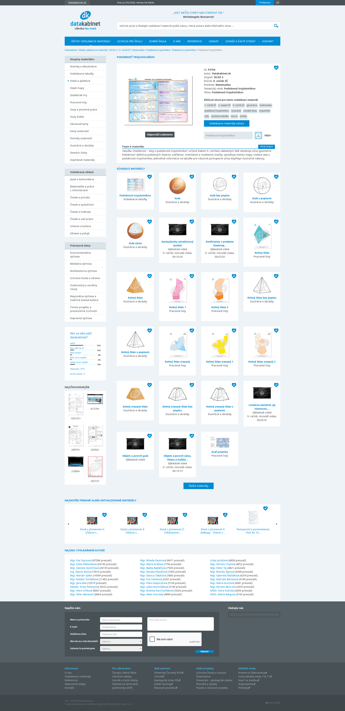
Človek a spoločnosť (82, 204)
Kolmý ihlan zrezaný (177, 361)
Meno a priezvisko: (80, 619)
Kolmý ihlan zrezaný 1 (219, 361)
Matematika (138, 50)
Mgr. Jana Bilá (78, 583)
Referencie (194, 41)
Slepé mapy (77, 88)
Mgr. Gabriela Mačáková (224, 575)
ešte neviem (75, 352)
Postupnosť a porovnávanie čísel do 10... (253, 531)
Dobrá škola (157, 41)
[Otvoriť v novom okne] (272, 703)
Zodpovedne (245, 684)
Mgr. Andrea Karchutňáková (157, 590)
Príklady (243, 687)
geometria (252, 105)
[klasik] (258, 135)
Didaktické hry (78, 95)
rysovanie (236, 110)
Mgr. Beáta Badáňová (153, 568)
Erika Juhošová (219, 560)
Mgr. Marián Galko (81, 575)
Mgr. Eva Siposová (81, 560)
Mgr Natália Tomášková (84, 579)
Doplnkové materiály (82, 160)
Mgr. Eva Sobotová (151, 579)
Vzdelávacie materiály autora (226, 123)
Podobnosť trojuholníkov (158, 50)
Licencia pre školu (129, 41)
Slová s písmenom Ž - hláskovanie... (172, 531)
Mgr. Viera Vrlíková (81, 590)
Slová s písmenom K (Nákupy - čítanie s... (213, 531)
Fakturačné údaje (75, 684)
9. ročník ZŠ (125, 50)
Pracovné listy (78, 102)
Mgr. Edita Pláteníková (83, 564)
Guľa (177, 198)
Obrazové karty (79, 124)
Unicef (158, 676)
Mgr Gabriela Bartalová (224, 579)
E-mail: (73, 626)
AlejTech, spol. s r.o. (122, 704)
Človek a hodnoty (80, 211)
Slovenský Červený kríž (167, 672)
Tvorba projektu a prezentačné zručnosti (83, 309)
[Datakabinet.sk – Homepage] (85, 18)
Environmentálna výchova (80, 254)
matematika (266, 105)
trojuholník (264, 110)
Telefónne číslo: (78, 634)
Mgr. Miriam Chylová (222, 564)
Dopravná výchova (81, 318)
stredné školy (250, 110)
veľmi (72, 343)
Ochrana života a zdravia (85, 278)
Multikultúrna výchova (83, 271)
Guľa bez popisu (220, 195)
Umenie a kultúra (80, 226)
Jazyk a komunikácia (82, 179)
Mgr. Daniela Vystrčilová (84, 568)
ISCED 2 (113, 50)
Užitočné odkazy (122, 676)
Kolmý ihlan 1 (177, 307)
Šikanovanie (203, 676)
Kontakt (268, 41)
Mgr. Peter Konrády (151, 594)
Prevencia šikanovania (251, 672)
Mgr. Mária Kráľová (151, 564)
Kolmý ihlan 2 (219, 307)
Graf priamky (219, 452)
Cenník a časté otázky (240, 41)
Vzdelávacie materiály (78, 676)
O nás (177, 41)
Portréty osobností (81, 138)
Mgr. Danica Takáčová (153, 575)
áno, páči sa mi (77, 348)
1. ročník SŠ (210, 105)
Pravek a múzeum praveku (212, 687)
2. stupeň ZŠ (224, 105)
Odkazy (214, 41)
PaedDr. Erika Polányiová (84, 586)
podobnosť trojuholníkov (217, 110)
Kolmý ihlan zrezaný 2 (261, 361)
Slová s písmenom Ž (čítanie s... (132, 531)
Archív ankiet (76, 373)
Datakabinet (71, 50)
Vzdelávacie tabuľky (82, 73)
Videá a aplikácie (80, 80)
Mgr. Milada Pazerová (153, 560)
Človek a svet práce (81, 219)
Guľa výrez (135, 243)
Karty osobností (79, 131)
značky (243, 116)
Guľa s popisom (262, 198)
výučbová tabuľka (220, 116)
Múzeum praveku (164, 687)
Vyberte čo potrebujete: (82, 648)
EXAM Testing (162, 684)
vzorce (234, 116)
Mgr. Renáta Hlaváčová (153, 571)
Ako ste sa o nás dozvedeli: (84, 641)
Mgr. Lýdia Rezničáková (154, 586)
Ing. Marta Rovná (80, 571)
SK (277, 2)
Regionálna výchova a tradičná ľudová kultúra (84, 298)
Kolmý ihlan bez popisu (261, 297)
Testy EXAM (77, 116)
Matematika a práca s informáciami (82, 188)
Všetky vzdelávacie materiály (91, 41)
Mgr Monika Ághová (222, 571)
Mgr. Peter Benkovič (82, 594)
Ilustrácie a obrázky (82, 145)
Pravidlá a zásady (206, 684)
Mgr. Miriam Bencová (223, 586)
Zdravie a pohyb (79, 233)
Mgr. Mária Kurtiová (222, 583)
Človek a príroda (80, 197)
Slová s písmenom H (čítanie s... (92, 531)
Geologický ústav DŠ (166, 680)
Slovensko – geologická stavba (214, 680)
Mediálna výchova (81, 263)
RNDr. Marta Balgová (222, 594)
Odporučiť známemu (160, 134)
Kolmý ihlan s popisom (135, 352)
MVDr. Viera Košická (222, 590)
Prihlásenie (264, 2)
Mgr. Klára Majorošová (153, 583)
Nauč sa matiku (247, 680)
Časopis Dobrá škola (124, 672)
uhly (207, 116)
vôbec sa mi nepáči (79, 362)
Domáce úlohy (78, 152)
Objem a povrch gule (135, 455)
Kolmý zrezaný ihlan (135, 406)
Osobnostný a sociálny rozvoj (83, 287)
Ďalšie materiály (198, 485)
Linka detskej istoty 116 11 (254, 676)
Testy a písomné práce (83, 109)
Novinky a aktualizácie (83, 66)
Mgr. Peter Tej (218, 568)
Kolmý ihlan (262, 252)
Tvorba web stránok (74, 704)
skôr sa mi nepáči (78, 357)
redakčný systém (95, 704)
